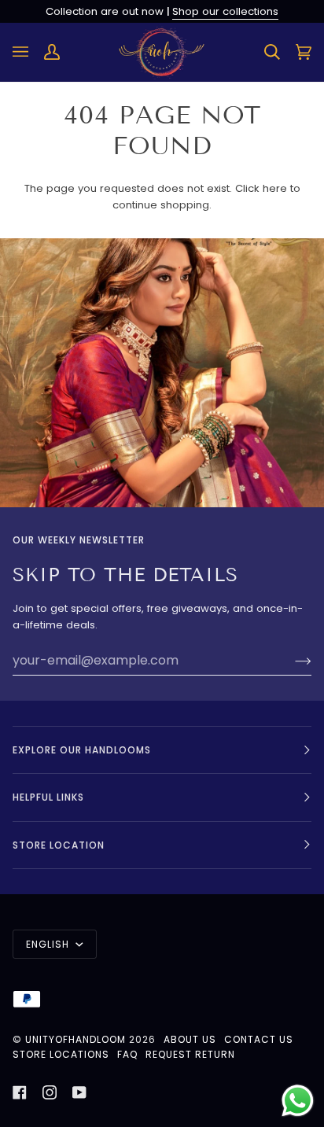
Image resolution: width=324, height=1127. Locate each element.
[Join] (290, 660)
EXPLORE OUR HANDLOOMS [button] (82, 750)
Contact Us (258, 1039)
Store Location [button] (59, 845)
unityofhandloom (75, 1039)
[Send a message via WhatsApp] (297, 1100)
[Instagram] (49, 1092)
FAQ (127, 1054)
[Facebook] (20, 1092)
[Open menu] (28, 52)
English (49, 944)
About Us (190, 1039)
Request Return (190, 1054)
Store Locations (61, 1054)
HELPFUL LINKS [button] (48, 797)
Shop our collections (225, 11)
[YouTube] (79, 1092)
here (275, 188)
